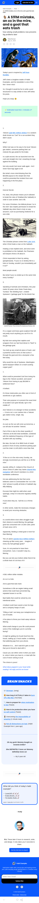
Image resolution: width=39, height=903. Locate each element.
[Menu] (36, 2)
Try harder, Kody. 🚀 (12, 798)
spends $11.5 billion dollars (23, 539)
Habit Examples (7, 8)
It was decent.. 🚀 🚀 (12, 795)
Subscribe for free (28, 2)
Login (17, 2)
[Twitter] (17, 887)
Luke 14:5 (31, 242)
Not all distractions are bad (16, 724)
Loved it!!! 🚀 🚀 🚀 (12, 793)
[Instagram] (22, 887)
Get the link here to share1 (19, 850)
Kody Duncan (12, 39)
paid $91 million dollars (18, 133)
